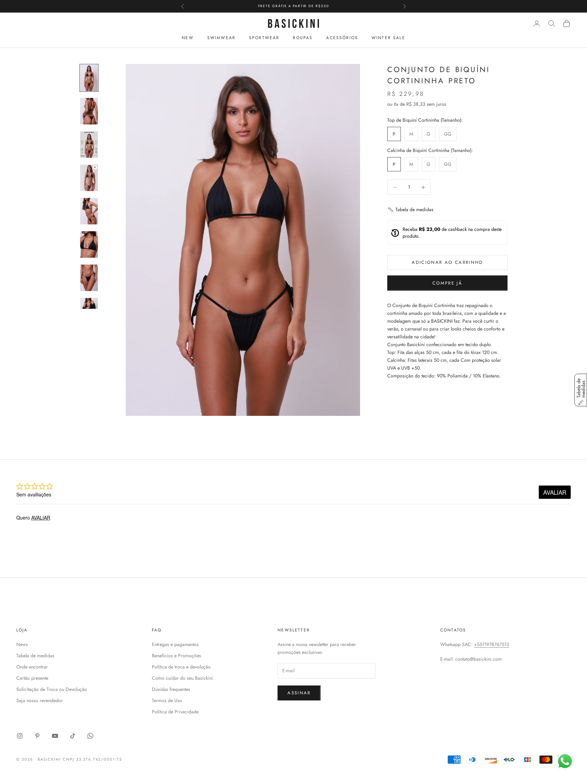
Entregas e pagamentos (175, 644)
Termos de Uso (167, 700)
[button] (410, 210)
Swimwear (221, 38)
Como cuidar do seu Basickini (182, 678)
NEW (187, 38)
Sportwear (264, 38)
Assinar (298, 693)
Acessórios (342, 38)
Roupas (303, 38)
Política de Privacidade (175, 711)
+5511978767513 (491, 644)
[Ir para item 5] (89, 211)
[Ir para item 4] (89, 178)
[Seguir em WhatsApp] (90, 735)
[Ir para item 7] (89, 278)
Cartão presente (32, 678)
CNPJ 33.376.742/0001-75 (92, 759)
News (22, 644)
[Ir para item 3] (89, 144)
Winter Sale (388, 38)
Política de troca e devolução (181, 666)
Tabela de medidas (35, 655)
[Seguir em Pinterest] (37, 735)
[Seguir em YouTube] (55, 735)
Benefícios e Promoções (176, 655)
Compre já (447, 283)
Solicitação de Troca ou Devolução (51, 689)
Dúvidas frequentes (171, 689)
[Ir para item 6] (89, 244)
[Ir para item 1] (89, 78)
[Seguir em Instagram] (19, 735)
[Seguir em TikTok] (72, 735)
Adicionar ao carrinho (447, 262)
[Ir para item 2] (89, 111)
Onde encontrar (32, 666)
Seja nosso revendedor (39, 700)
